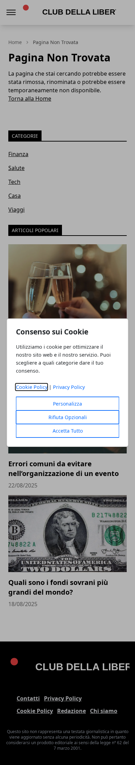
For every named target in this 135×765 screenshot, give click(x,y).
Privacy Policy (69, 387)
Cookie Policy (31, 387)
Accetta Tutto (68, 430)
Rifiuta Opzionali (67, 417)
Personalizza (67, 403)
